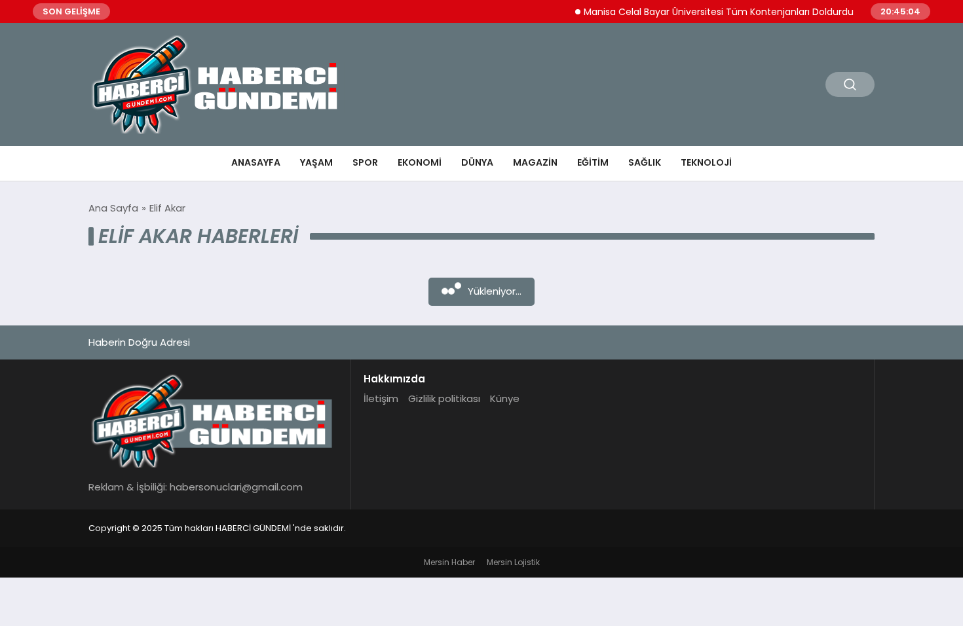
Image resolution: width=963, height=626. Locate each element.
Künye (504, 398)
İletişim (381, 398)
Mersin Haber (449, 562)
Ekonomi (420, 162)
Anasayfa (255, 162)
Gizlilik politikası (444, 398)
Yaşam (316, 162)
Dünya (477, 162)
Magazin (535, 162)
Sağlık (644, 162)
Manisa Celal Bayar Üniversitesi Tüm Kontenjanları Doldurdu (709, 11)
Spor (365, 162)
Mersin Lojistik (513, 562)
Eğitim (593, 162)
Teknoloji (706, 162)
